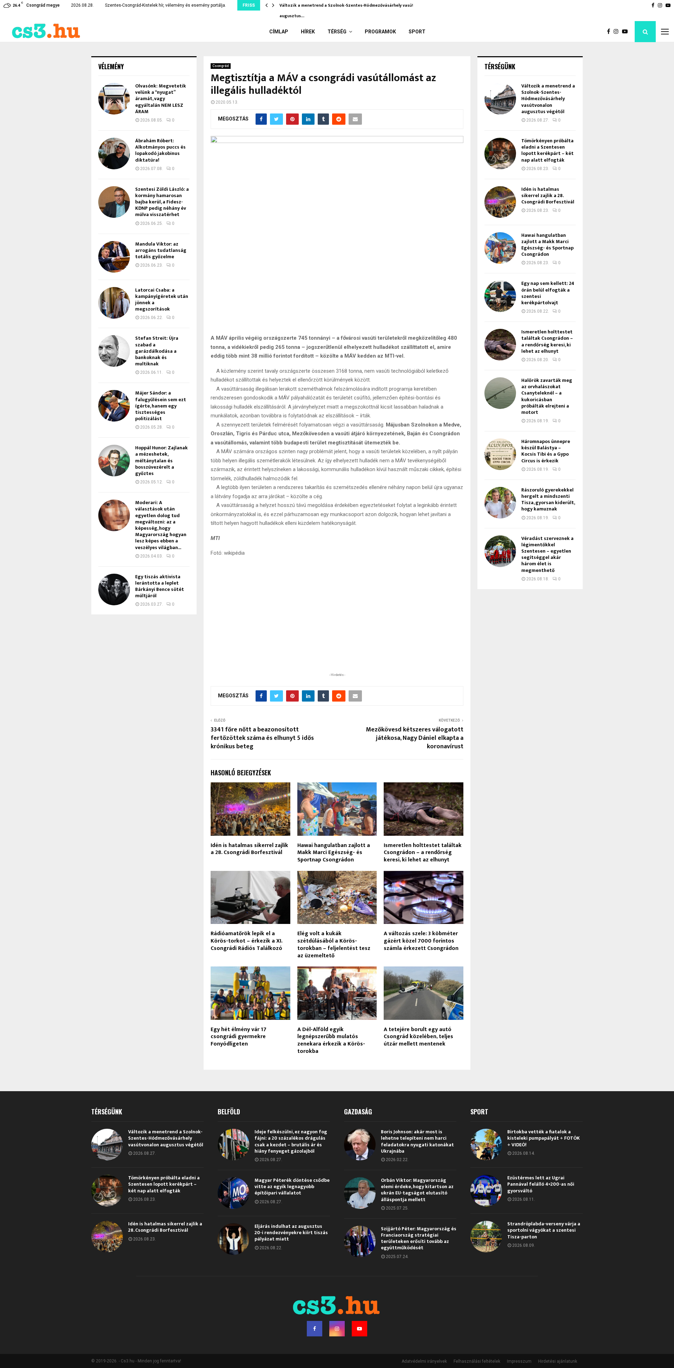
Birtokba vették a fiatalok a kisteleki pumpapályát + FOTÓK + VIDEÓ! (543, 1138)
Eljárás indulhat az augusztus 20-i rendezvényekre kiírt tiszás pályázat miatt (291, 1232)
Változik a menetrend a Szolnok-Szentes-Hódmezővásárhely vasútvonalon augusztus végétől (548, 99)
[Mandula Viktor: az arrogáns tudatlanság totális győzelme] (114, 257)
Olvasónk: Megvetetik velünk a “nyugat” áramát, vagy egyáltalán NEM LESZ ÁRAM (160, 99)
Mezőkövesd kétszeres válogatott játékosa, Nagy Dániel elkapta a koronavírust (414, 738)
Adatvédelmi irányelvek (424, 1361)
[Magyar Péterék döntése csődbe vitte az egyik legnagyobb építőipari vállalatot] (233, 1193)
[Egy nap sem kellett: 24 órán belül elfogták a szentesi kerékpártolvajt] (500, 296)
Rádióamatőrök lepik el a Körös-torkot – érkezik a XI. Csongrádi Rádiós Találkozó (246, 941)
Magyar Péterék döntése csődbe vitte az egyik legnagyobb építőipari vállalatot (292, 1186)
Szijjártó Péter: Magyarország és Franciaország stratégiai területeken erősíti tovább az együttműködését (418, 1238)
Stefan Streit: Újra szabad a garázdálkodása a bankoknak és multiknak (156, 351)
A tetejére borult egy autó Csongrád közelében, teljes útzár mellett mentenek (418, 1037)
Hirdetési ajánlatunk (557, 1361)
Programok (380, 31)
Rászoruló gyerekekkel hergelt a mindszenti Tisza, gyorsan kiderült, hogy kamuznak (548, 499)
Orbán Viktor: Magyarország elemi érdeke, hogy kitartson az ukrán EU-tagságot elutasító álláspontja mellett (417, 1190)
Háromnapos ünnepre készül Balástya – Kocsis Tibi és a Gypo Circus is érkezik (545, 451)
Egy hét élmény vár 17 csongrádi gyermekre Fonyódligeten (238, 1037)
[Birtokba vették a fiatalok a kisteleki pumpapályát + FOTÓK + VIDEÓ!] (486, 1144)
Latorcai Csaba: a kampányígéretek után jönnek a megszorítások (161, 299)
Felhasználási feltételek (477, 1361)
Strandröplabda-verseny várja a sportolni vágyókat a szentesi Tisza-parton (543, 1230)
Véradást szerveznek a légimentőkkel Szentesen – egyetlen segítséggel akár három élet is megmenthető (547, 554)
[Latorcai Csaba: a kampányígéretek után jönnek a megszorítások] (114, 303)
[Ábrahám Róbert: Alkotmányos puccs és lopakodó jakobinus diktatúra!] (114, 153)
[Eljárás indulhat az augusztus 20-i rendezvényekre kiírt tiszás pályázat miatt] (233, 1239)
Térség (337, 31)
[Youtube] (626, 31)
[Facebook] (610, 31)
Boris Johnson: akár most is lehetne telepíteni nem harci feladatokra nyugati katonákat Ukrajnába (417, 1141)
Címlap (278, 31)
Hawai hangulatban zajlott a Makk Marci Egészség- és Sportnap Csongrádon (333, 853)
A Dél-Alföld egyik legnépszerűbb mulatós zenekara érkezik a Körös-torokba (331, 1040)
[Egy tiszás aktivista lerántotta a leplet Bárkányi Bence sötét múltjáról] (114, 589)
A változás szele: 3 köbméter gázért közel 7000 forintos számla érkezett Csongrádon (421, 941)
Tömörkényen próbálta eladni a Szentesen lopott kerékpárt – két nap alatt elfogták (547, 150)
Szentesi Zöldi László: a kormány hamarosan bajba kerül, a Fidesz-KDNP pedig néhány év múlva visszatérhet (162, 202)
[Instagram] (618, 31)
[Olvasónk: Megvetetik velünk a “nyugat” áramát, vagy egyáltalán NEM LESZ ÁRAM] (114, 99)
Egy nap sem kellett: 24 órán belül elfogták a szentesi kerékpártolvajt (547, 293)
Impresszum (519, 1361)
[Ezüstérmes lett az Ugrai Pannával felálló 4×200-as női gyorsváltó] (486, 1190)
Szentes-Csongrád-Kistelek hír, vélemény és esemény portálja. (165, 5)
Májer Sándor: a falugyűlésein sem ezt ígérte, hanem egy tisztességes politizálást (160, 406)
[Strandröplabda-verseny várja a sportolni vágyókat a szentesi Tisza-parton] (486, 1236)
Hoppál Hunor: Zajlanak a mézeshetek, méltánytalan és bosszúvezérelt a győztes (161, 460)
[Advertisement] (337, 626)
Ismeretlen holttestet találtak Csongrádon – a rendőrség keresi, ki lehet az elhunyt (423, 853)
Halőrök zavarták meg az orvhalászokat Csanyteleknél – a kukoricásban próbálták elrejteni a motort (546, 396)
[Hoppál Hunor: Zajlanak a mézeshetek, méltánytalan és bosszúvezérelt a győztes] (114, 460)
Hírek (308, 31)
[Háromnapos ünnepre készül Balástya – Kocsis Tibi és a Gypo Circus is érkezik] (500, 454)
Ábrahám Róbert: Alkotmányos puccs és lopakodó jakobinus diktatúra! (160, 150)
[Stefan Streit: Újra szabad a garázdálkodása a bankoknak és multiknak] (114, 351)
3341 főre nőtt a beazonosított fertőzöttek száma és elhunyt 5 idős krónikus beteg (262, 738)
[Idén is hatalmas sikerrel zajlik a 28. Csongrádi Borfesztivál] (500, 202)
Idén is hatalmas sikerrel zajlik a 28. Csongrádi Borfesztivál (249, 849)
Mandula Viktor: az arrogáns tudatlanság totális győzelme (160, 250)
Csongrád (220, 66)
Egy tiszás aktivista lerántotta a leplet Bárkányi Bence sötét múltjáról (159, 586)
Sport (417, 31)
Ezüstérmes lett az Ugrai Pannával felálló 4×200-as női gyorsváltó (540, 1184)
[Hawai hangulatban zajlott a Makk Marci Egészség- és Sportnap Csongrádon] (500, 248)
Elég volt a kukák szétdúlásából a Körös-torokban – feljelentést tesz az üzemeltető (333, 944)
